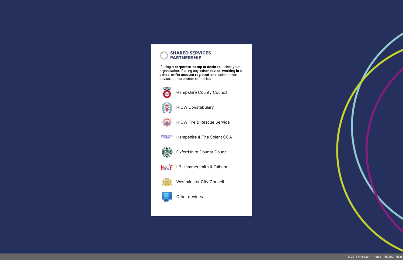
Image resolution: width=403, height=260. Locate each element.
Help (399, 256)
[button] (201, 92)
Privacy (388, 256)
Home (377, 256)
